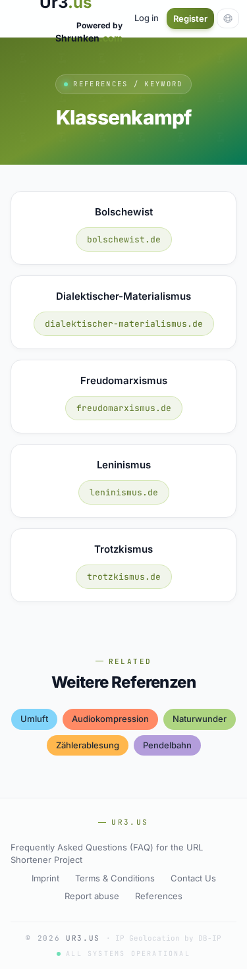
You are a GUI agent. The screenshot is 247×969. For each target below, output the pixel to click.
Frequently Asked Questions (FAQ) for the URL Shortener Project (107, 854)
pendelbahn (167, 745)
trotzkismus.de (124, 576)
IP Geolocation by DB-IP (168, 938)
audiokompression (110, 718)
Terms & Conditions (115, 878)
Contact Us (193, 878)
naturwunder (200, 718)
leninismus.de (124, 492)
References (158, 896)
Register (190, 18)
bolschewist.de (124, 239)
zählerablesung (87, 745)
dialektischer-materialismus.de (124, 323)
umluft (34, 718)
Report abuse (92, 896)
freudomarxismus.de (123, 408)
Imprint (45, 878)
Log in (146, 18)
